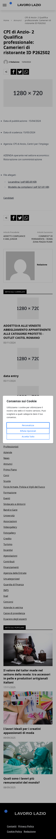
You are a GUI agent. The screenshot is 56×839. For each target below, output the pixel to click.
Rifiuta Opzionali (28, 431)
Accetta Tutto (28, 436)
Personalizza (28, 425)
